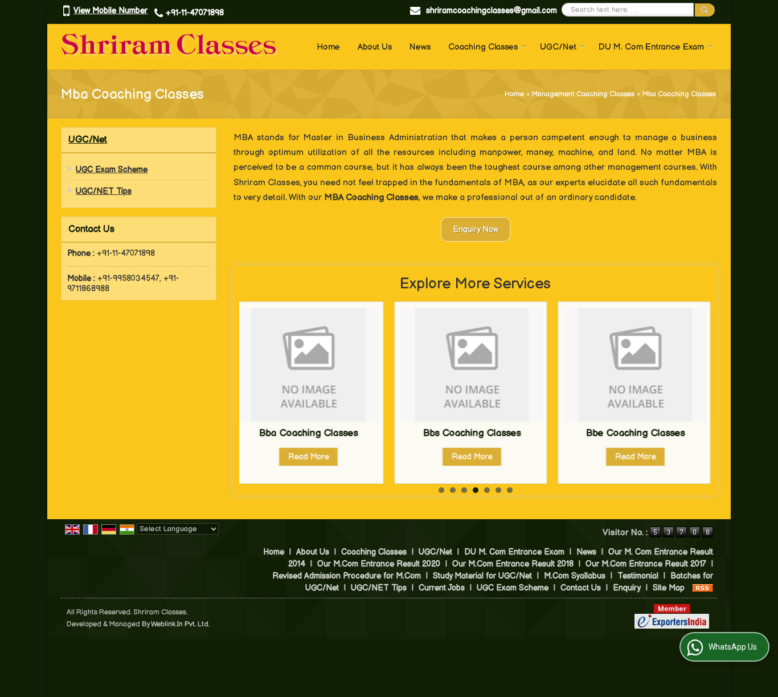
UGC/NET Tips (104, 191)
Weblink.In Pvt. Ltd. (180, 624)
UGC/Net (558, 47)
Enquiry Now (475, 229)
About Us (375, 47)
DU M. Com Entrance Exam (651, 47)
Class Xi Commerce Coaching (688, 433)
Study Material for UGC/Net (482, 576)
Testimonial (637, 576)
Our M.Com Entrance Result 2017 (645, 564)
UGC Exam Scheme (112, 169)
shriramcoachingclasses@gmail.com (491, 10)
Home (328, 47)
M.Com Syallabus (574, 576)
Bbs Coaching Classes (361, 433)
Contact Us (580, 588)
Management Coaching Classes (583, 94)
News (420, 47)
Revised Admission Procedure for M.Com (346, 576)
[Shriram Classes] (170, 47)
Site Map (669, 588)
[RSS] (703, 588)
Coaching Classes (483, 47)
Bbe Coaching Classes (524, 433)
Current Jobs (442, 588)
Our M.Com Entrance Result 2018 (513, 564)
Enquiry (627, 588)
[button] (110, 10)
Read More (361, 457)
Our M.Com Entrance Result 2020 (378, 564)
